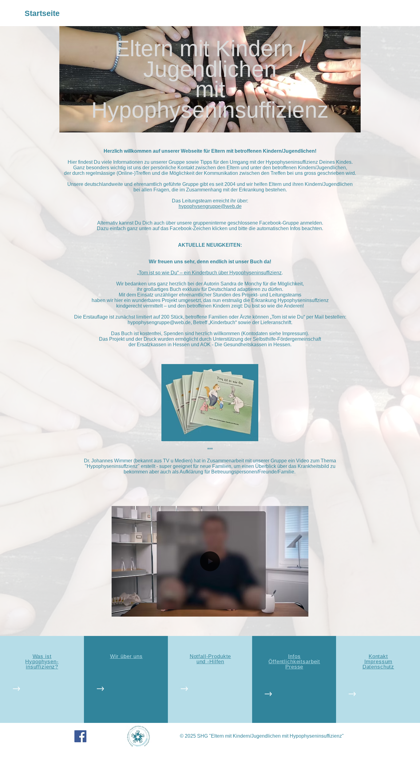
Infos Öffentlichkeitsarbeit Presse (294, 661)
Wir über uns (126, 656)
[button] (300, 610)
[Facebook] (80, 736)
